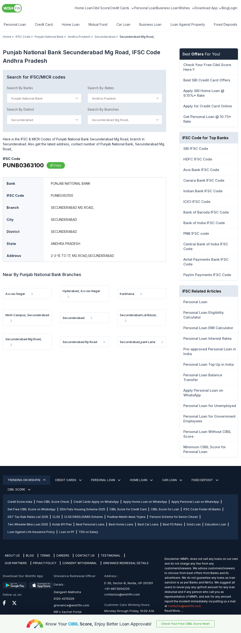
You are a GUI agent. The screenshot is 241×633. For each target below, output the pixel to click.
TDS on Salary (88, 532)
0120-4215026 (64, 598)
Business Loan (167, 8)
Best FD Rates (172, 524)
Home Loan (83, 8)
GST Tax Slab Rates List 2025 (28, 517)
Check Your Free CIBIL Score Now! (185, 623)
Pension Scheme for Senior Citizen (174, 517)
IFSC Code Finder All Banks (202, 509)
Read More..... (174, 610)
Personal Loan (145, 8)
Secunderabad (105, 36)
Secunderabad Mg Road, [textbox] (110, 120)
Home (7, 36)
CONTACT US (85, 555)
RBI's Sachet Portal (67, 612)
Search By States (101, 88)
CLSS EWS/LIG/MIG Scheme (83, 517)
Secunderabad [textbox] (22, 120)
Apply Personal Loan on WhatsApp (195, 501)
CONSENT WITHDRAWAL (79, 563)
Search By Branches (103, 109)
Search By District (20, 109)
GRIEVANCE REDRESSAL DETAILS (126, 563)
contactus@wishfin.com (122, 594)
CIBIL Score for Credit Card (128, 509)
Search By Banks (20, 88)
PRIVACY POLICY (44, 563)
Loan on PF (66, 532)
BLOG (30, 555)
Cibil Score (101, 8)
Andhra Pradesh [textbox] (104, 98)
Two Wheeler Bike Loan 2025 (28, 524)
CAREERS (62, 555)
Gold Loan (194, 524)
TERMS (45, 555)
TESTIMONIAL (110, 555)
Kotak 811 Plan (62, 524)
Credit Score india (20, 501)
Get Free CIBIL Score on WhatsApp (32, 509)
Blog (225, 8)
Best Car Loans (148, 524)
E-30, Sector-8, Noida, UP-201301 (128, 583)
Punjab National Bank (49, 36)
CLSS (56, 517)
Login (233, 8)
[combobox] (44, 98)
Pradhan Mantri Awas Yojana (126, 517)
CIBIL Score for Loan (165, 509)
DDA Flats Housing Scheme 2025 (82, 509)
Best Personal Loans (90, 524)
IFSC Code (23, 36)
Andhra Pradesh (79, 36)
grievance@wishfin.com (71, 605)
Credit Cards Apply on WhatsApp (96, 501)
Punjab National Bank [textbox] (27, 98)
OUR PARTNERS (16, 563)
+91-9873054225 (117, 589)
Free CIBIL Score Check (52, 501)
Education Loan (215, 524)
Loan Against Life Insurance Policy (31, 532)
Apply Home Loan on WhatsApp (145, 501)
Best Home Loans (121, 524)
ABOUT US (12, 555)
